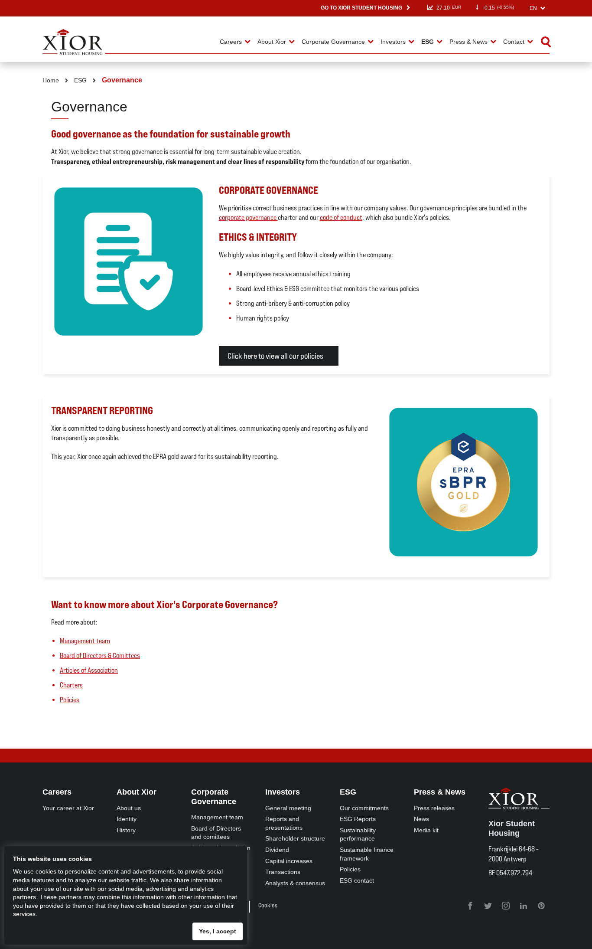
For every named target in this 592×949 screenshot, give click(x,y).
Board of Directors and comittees (216, 833)
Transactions (282, 871)
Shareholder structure (295, 838)
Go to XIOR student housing (361, 8)
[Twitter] (489, 906)
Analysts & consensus (295, 883)
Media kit (426, 830)
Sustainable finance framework (367, 854)
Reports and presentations (284, 823)
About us (129, 808)
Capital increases (288, 860)
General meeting (288, 808)
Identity (127, 818)
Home (50, 80)
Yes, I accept (217, 931)
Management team (85, 641)
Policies (69, 700)
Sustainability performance (358, 834)
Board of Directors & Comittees (100, 655)
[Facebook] (471, 906)
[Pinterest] (541, 906)
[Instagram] (506, 906)
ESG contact (357, 880)
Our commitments (364, 808)
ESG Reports (358, 818)
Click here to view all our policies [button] (275, 355)
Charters (71, 685)
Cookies (267, 905)
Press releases (434, 808)
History (126, 830)
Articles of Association (89, 670)
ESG (80, 80)
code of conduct (341, 217)
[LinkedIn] (524, 906)
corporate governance (248, 217)
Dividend (277, 849)
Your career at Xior (68, 808)
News (421, 818)
